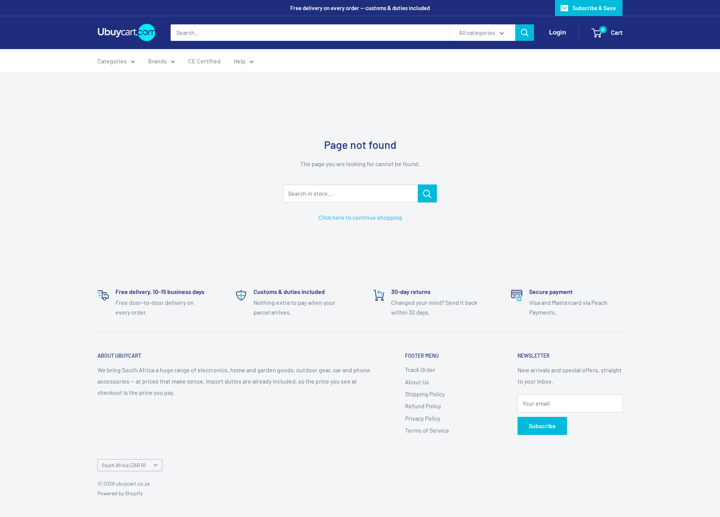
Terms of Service (427, 430)
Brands (157, 60)
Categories (112, 60)
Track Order (420, 369)
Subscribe (542, 425)
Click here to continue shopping (360, 217)
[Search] (524, 32)
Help (240, 60)
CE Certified (204, 60)
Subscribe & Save (594, 7)
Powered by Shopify (120, 493)
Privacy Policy (422, 418)
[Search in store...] (427, 193)
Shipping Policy (425, 393)
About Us (417, 381)
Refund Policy (423, 405)
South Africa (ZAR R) (124, 465)
